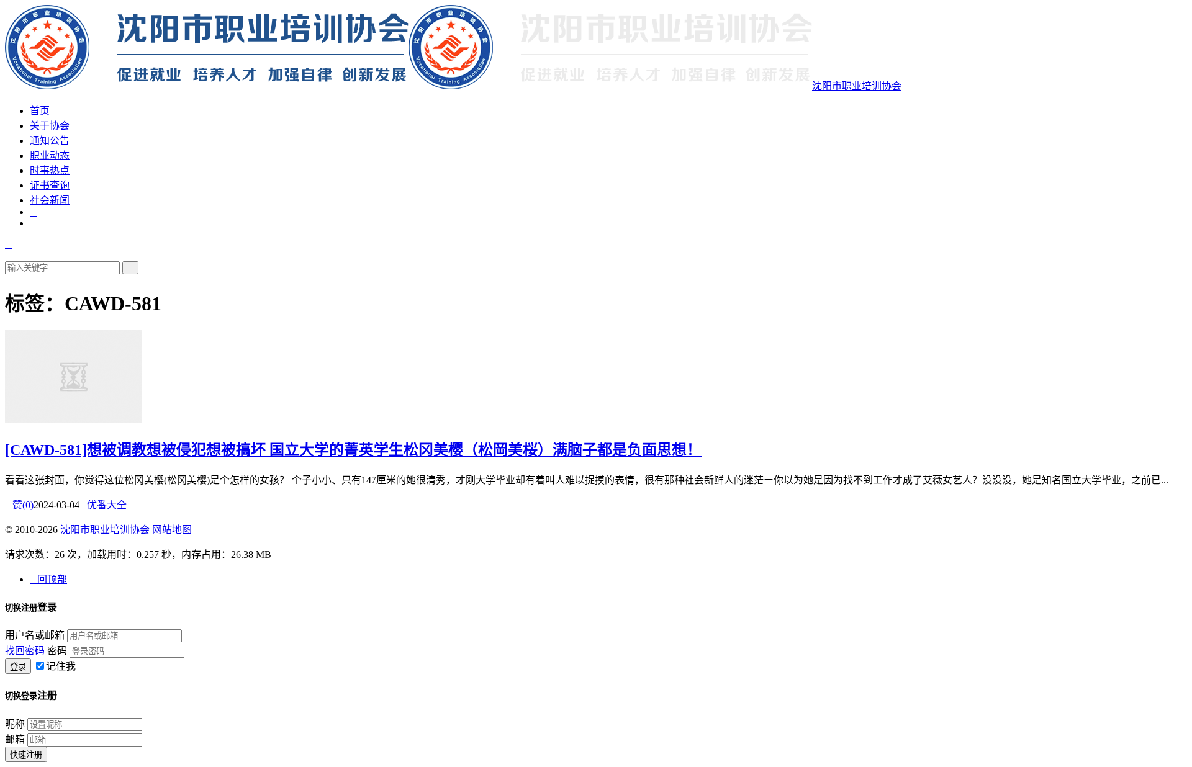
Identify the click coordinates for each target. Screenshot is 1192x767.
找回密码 (25, 650)
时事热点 (50, 170)
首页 (40, 110)
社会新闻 (50, 200)
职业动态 (50, 155)
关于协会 (50, 125)
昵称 (15, 724)
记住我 (61, 666)
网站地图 (172, 529)
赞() (19, 505)
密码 (57, 650)
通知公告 (50, 140)
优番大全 (103, 505)
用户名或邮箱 (35, 635)
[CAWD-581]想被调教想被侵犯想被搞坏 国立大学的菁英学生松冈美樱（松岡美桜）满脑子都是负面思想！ (353, 450)
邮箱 (15, 739)
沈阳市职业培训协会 (856, 86)
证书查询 (50, 185)
